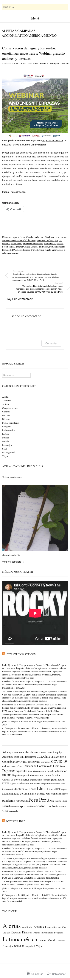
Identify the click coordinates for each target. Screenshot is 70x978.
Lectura (5, 433)
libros (32, 789)
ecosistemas (16, 243)
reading (58, 800)
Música (5, 437)
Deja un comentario (61, 63)
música (57, 793)
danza (62, 766)
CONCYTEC (20, 761)
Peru (51, 246)
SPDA (12, 249)
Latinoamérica (29, 35)
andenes (21, 237)
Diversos (6, 418)
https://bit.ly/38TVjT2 (52, 140)
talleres (32, 806)
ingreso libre (15, 783)
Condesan (49, 237)
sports (24, 806)
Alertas (9, 30)
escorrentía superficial (53, 243)
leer (26, 789)
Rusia (64, 800)
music (33, 793)
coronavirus (34, 761)
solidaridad (14, 806)
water (41, 249)
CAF (34, 756)
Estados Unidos (43, 775)
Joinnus (36, 783)
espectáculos (28, 775)
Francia (46, 779)
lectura (19, 789)
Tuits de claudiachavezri (12, 476)
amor (36, 752)
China (54, 756)
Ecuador (51, 771)
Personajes (7, 445)
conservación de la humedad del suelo (18, 240)
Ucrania (62, 806)
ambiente (28, 752)
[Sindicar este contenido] (3, 654)
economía (41, 771)
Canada (29, 237)
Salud (4, 448)
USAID (34, 249)
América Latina (45, 752)
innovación (27, 783)
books (21, 756)
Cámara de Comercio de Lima (41, 766)
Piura (51, 800)
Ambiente (6, 400)
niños (65, 793)
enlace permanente (10, 252)
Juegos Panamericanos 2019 (53, 783)
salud (6, 806)
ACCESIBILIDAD (15, 821)
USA (5, 811)
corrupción (46, 761)
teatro (40, 805)
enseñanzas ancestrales (33, 243)
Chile (46, 756)
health (61, 779)
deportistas (21, 771)
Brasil (28, 756)
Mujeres (63, 789)
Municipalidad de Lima (15, 793)
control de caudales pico (47, 240)
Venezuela (13, 810)
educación (61, 771)
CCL (40, 756)
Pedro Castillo (22, 800)
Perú (44, 799)
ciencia (61, 756)
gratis (54, 779)
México (41, 793)
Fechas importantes (10, 422)
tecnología (52, 806)
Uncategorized (8, 452)
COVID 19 (59, 761)
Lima (42, 788)
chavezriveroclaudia (44, 63)
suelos (19, 249)
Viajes (5, 456)
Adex (5, 752)
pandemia (8, 800)
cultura (6, 766)
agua (15, 237)
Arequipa (57, 752)
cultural (14, 766)
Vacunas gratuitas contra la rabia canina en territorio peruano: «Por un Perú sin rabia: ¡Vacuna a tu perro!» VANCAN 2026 (32, 716)
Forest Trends (8, 246)
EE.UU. (7, 775)
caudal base (39, 237)
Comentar (51, 343)
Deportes (6, 415)
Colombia (8, 761)
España (16, 775)
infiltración (43, 246)
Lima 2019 (53, 789)
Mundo (50, 35)
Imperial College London (26, 246)
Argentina (7, 756)
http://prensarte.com (21, 654)
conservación (60, 237)
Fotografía (6, 426)
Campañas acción (10, 407)
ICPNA (5, 783)
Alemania (18, 752)
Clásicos (6, 411)
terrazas (26, 249)
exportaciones (36, 779)
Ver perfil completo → (13, 561)
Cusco (20, 766)
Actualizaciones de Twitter (22, 466)
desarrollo (32, 771)
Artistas (5, 404)
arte (16, 756)
